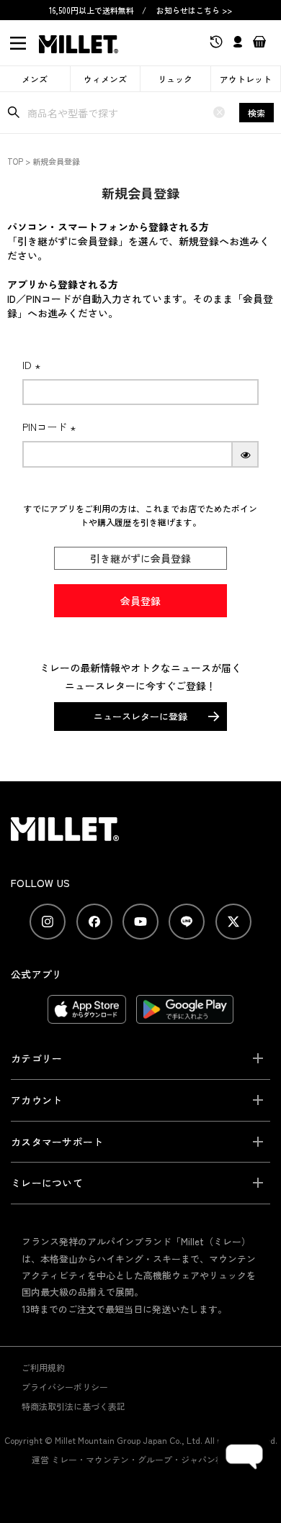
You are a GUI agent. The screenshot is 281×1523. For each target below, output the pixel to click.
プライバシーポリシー (65, 1387)
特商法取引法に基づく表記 (73, 1406)
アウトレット (246, 79)
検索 (256, 112)
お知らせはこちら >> (194, 10)
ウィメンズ (105, 79)
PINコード (51, 426)
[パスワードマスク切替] (246, 454)
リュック (175, 79)
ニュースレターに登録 (140, 716)
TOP (15, 161)
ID (33, 365)
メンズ (35, 79)
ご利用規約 (43, 1367)
